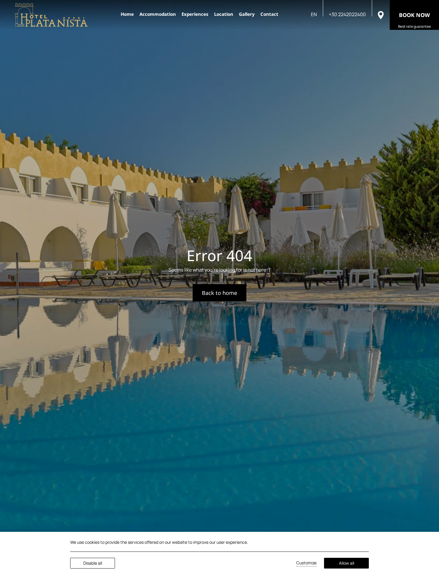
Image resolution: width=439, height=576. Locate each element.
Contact (269, 14)
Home (127, 14)
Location (223, 14)
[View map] (381, 14)
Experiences (195, 14)
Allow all (346, 563)
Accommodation (157, 14)
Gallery (247, 14)
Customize (306, 563)
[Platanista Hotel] (51, 15)
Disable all (92, 563)
